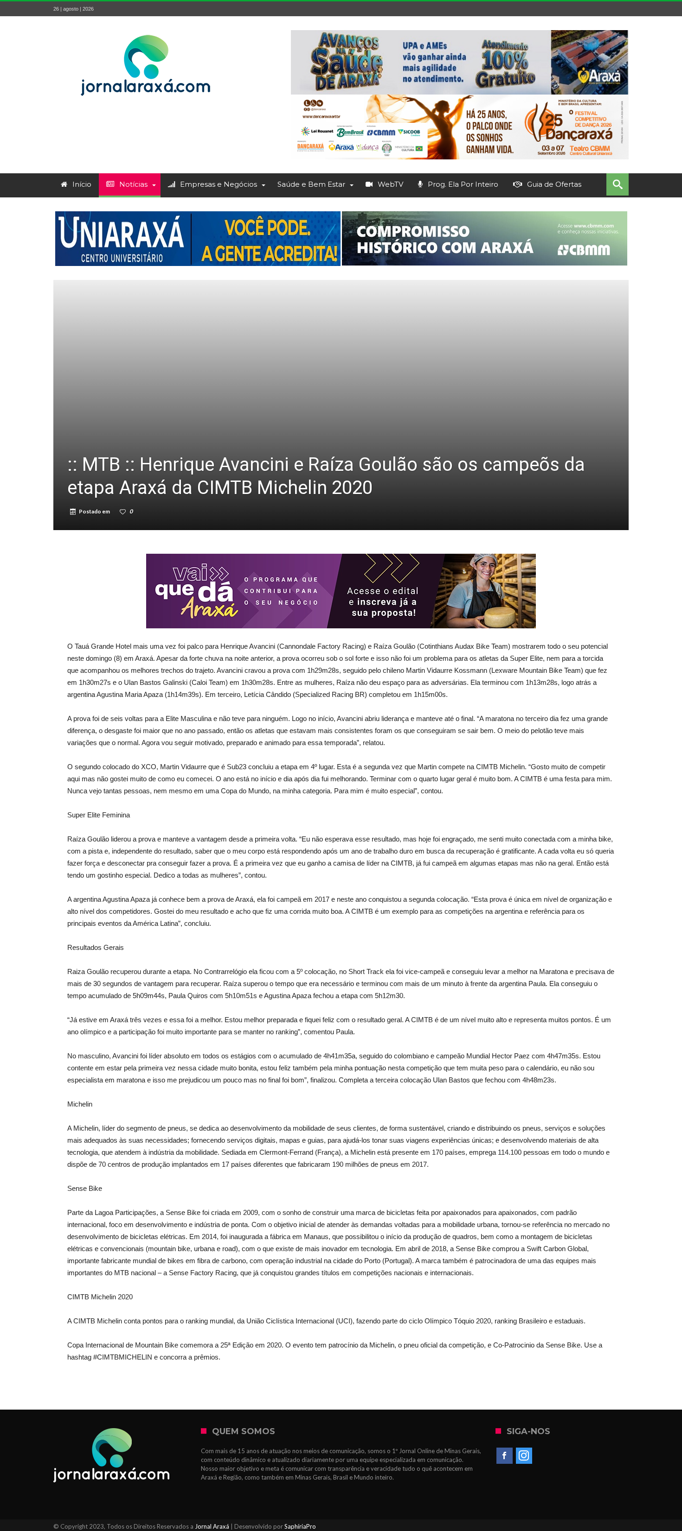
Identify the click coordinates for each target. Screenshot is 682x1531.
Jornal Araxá (212, 1526)
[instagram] (524, 1456)
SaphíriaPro (300, 1526)
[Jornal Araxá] (146, 30)
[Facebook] (504, 1456)
